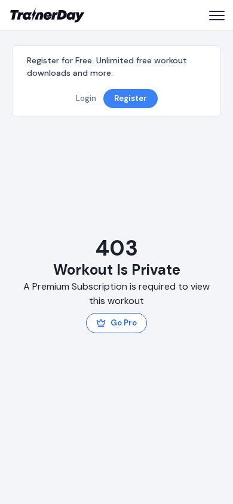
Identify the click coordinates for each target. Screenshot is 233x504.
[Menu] (216, 15)
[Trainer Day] (47, 15)
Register (130, 98)
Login (86, 98)
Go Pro (124, 323)
